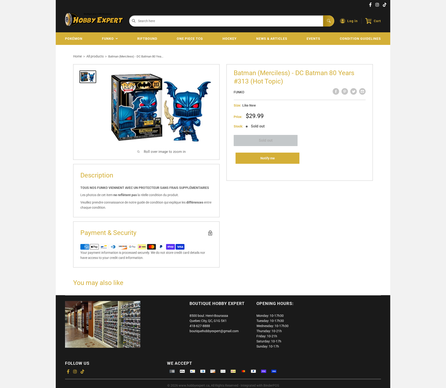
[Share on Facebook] (336, 91)
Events (313, 38)
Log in (352, 21)
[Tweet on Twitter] (353, 91)
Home (77, 56)
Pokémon (73, 38)
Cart (377, 21)
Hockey (230, 38)
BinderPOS (271, 385)
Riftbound (147, 38)
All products (95, 56)
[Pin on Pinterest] (344, 91)
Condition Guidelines (360, 38)
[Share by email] (362, 91)
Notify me (267, 158)
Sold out (265, 140)
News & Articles (271, 38)
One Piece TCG (190, 38)
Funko (109, 38)
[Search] (328, 21)
